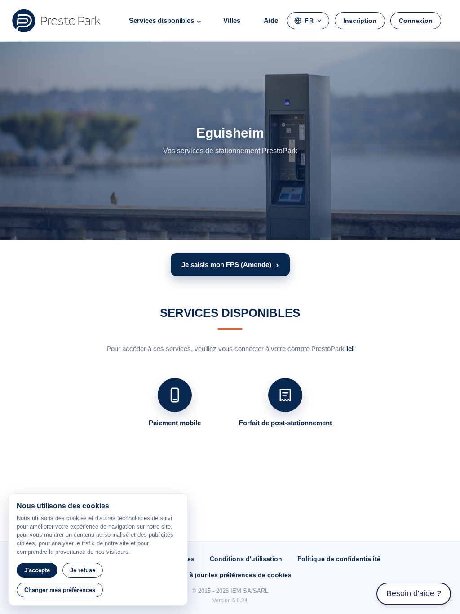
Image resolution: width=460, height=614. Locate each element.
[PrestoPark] (56, 20)
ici (350, 348)
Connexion (416, 20)
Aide (271, 20)
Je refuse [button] (82, 570)
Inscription (359, 20)
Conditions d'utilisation (246, 558)
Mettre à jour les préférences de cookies (230, 574)
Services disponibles (161, 20)
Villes (231, 20)
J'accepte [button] (37, 570)
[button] (230, 264)
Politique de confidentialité (338, 558)
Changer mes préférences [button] (59, 590)
